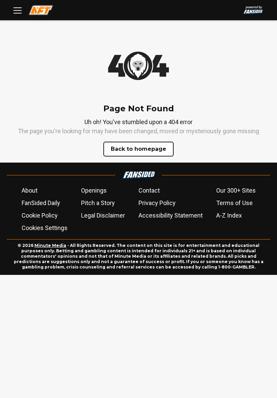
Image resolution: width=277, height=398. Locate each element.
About (29, 190)
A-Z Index (229, 215)
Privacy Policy (157, 202)
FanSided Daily (41, 202)
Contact (149, 190)
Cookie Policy (40, 215)
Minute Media (50, 245)
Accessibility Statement (170, 215)
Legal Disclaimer (103, 215)
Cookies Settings (45, 227)
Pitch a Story (98, 202)
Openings (94, 190)
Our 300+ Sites (236, 190)
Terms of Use (234, 202)
